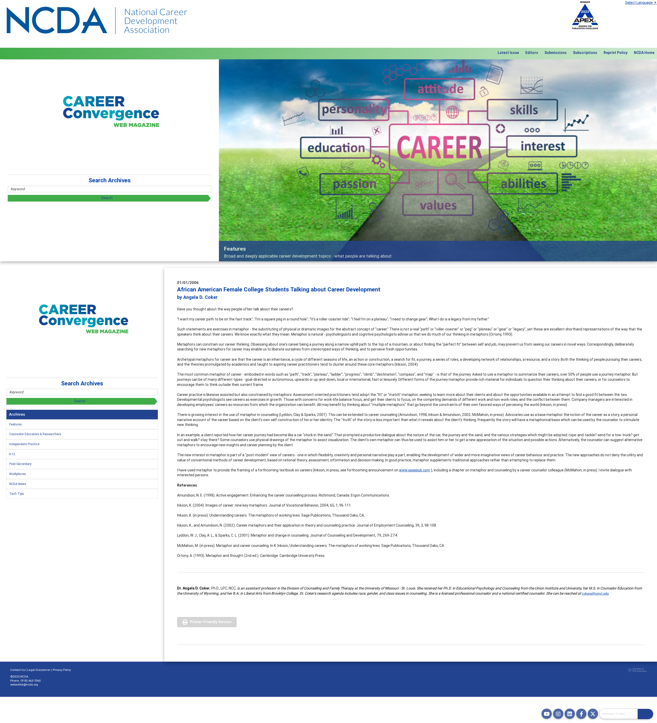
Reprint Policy (615, 52)
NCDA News (17, 484)
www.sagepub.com (414, 470)
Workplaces (17, 474)
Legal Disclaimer (39, 670)
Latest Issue (508, 52)
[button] (252, 160)
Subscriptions (585, 52)
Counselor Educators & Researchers (35, 434)
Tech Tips (16, 494)
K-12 (12, 454)
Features (15, 424)
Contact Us (17, 670)
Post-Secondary (20, 464)
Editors (531, 52)
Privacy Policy (62, 670)
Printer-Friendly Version (210, 622)
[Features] (438, 160)
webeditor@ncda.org (24, 684)
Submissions (556, 52)
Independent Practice (24, 444)
